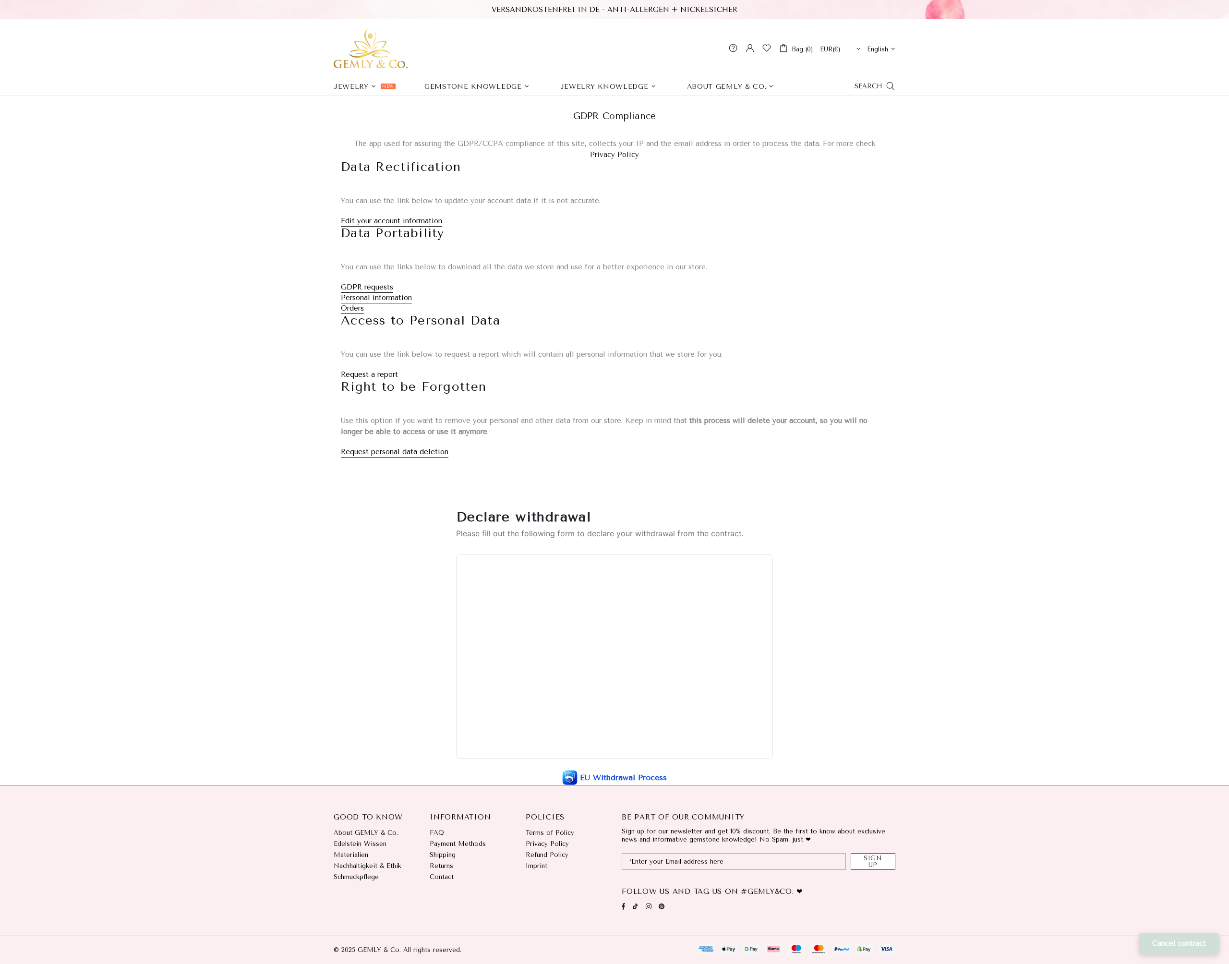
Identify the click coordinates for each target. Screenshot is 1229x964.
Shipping (443, 854)
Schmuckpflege (356, 876)
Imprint (536, 865)
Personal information (376, 297)
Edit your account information (391, 221)
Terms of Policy (550, 832)
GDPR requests (367, 287)
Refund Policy (547, 854)
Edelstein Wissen (360, 843)
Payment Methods (458, 843)
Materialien (351, 854)
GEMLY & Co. (371, 48)
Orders (352, 308)
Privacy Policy (614, 154)
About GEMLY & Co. (366, 832)
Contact (442, 876)
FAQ (437, 832)
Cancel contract (1179, 943)
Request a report (369, 374)
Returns (441, 865)
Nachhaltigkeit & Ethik (367, 865)
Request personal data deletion (394, 451)
